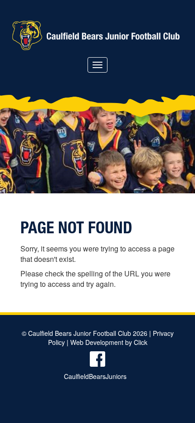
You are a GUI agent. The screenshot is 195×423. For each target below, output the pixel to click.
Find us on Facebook (97, 359)
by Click (136, 342)
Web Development (96, 342)
